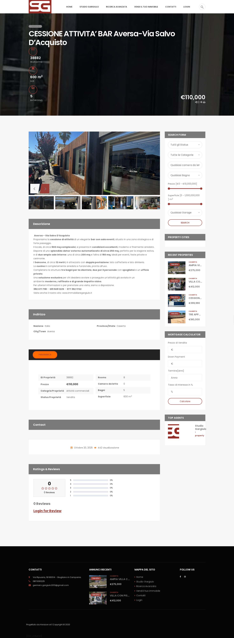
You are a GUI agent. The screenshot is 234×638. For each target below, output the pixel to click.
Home (139, 577)
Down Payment (176, 356)
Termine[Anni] (176, 370)
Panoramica (45, 354)
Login (139, 600)
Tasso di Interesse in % (180, 384)
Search (185, 222)
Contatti (140, 595)
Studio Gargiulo (200, 427)
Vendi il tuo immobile (148, 590)
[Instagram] (185, 576)
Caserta (121, 326)
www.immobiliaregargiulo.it (77, 292)
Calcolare (185, 401)
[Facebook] (180, 576)
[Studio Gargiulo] (173, 431)
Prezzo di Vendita (177, 342)
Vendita (70, 397)
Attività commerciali (77, 390)
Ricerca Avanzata (146, 586)
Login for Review (47, 511)
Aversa (51, 331)
